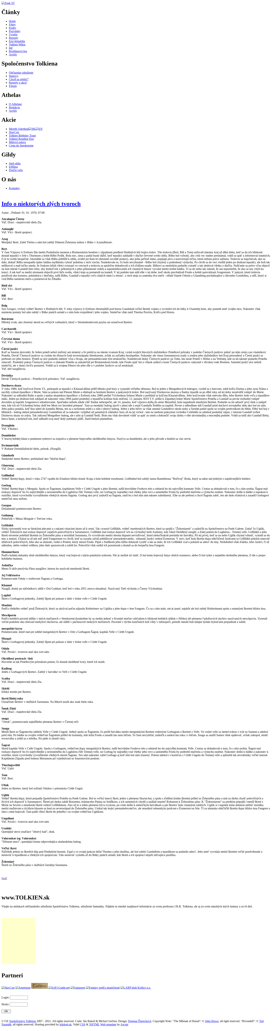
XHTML (94, 1024)
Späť (4, 878)
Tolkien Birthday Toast (22, 135)
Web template (108, 1024)
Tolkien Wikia (17, 44)
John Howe (212, 1021)
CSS (82, 1024)
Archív (13, 54)
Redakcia (14, 107)
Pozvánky (15, 31)
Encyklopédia (17, 41)
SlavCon (14, 132)
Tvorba (13, 34)
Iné (11, 47)
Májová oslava (17, 142)
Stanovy (14, 76)
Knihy (12, 27)
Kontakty (14, 188)
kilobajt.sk (66, 1024)
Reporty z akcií (18, 82)
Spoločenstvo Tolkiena (22, 1021)
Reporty (13, 37)
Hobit (12, 21)
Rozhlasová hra (18, 51)
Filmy (12, 24)
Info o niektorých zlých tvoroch (41, 203)
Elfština (13, 166)
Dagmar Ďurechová (139, 1021)
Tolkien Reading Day (21, 138)
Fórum (13, 86)
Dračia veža (16, 170)
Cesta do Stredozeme (21, 145)
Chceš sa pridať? (18, 79)
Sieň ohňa (15, 163)
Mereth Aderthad (19, 128)
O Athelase (15, 104)
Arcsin (124, 1024)
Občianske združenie (21, 72)
